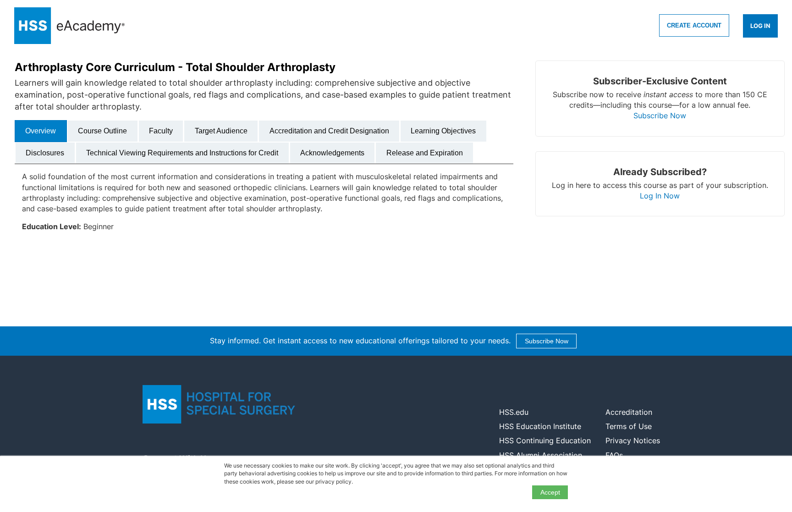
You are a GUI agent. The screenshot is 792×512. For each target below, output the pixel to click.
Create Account (694, 25)
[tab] (41, 131)
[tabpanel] (264, 205)
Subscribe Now (659, 115)
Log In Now (660, 195)
